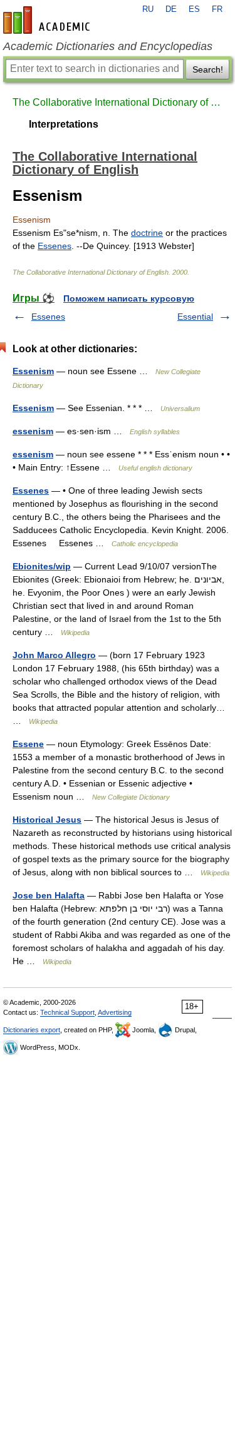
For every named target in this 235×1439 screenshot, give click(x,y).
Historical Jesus (47, 820)
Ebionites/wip (42, 566)
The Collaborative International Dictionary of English (117, 102)
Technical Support (67, 1012)
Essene (28, 744)
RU (148, 9)
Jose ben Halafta (49, 895)
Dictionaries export (31, 1030)
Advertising (115, 1012)
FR (217, 9)
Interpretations (63, 124)
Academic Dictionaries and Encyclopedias (107, 46)
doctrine (147, 233)
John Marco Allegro (54, 655)
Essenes (54, 246)
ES (194, 9)
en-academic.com (48, 20)
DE (171, 9)
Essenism (33, 371)
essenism (33, 431)
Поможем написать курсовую (128, 298)
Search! (207, 69)
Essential (195, 317)
